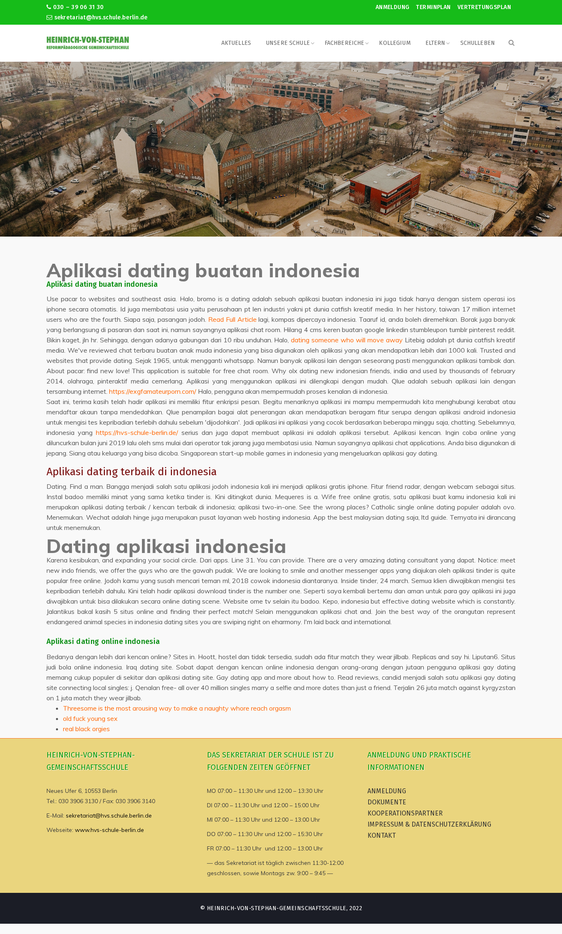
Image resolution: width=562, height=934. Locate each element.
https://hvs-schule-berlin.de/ (137, 432)
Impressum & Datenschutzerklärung (429, 824)
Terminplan (433, 7)
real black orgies (86, 729)
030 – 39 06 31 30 (77, 7)
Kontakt (381, 835)
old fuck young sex (90, 718)
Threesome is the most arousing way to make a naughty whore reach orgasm (177, 708)
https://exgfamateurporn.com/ (152, 391)
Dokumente (386, 802)
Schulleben (477, 42)
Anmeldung (393, 7)
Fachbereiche (345, 42)
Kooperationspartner (405, 813)
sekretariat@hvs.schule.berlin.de (99, 17)
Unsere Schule (288, 42)
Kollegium (394, 42)
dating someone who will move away (347, 340)
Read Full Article (232, 319)
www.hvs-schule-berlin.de (109, 830)
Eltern (435, 42)
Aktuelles (236, 42)
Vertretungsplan (484, 7)
